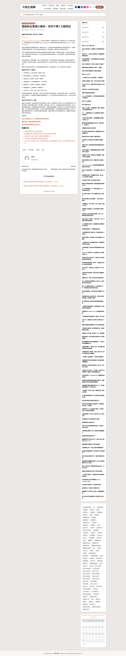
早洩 (94, 548)
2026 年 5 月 (85, 41)
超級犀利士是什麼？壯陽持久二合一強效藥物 (93, 333)
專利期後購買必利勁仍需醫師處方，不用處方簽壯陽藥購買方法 (93, 342)
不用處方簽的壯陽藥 (87, 507)
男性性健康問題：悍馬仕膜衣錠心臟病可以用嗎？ (93, 292)
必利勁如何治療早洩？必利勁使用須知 (91, 484)
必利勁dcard (85, 527)
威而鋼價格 (93, 517)
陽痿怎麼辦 (32, 23)
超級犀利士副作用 (93, 596)
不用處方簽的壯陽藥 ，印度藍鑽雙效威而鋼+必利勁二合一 (92, 118)
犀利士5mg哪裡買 (86, 101)
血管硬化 (38, 149)
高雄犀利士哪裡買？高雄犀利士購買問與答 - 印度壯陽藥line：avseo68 (46, 185)
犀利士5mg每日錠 (86, 578)
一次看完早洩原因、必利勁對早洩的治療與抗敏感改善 (93, 475)
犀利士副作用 (85, 581)
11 (86, 630)
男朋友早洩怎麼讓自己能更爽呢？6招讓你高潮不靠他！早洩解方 (93, 404)
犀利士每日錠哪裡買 (87, 588)
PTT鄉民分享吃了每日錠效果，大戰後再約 (92, 77)
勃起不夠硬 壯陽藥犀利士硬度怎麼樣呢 (91, 71)
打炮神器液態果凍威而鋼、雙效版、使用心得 (93, 316)
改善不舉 (24, 149)
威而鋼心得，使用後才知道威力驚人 (91, 488)
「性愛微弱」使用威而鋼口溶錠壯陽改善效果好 (36, 138)
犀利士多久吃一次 (94, 583)
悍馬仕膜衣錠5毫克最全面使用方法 (90, 400)
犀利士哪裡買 (85, 583)
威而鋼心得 (94, 522)
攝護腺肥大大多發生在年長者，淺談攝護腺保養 (93, 492)
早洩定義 (91, 550)
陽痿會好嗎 (98, 601)
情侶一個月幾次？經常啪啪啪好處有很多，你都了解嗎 (93, 467)
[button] (99, 7)
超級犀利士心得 (86, 599)
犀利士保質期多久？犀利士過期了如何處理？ (93, 64)
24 (83, 637)
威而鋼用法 (93, 525)
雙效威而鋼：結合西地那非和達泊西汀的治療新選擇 (93, 337)
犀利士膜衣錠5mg (86, 104)
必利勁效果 (93, 532)
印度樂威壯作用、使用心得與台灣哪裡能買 (92, 447)
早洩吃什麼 (85, 550)
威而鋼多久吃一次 (86, 522)
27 (93, 637)
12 (89, 630)
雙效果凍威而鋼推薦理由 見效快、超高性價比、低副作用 (92, 123)
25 (86, 637)
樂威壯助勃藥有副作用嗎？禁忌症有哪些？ (92, 471)
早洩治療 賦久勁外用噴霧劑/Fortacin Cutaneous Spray (91, 480)
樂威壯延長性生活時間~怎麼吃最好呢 (91, 136)
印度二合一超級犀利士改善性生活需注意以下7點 (93, 320)
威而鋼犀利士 (85, 525)
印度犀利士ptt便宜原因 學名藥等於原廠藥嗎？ (92, 140)
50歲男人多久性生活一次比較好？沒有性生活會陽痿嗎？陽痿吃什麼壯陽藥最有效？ (93, 371)
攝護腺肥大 (90, 540)
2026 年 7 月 (85, 32)
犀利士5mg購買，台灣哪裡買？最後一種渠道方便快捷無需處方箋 (93, 108)
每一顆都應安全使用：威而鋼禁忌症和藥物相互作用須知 (93, 224)
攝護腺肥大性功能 (86, 542)
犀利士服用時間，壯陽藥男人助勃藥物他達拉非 (93, 49)
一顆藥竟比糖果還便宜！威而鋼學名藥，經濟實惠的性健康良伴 (93, 307)
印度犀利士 (92, 509)
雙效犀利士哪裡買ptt (96, 606)
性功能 (84, 540)
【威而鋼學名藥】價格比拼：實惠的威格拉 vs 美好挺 (93, 233)
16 (102, 630)
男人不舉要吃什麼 (94, 591)
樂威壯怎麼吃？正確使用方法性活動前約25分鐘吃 (93, 238)
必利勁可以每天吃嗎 (87, 530)
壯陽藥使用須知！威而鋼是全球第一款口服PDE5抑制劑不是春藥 (40, 133)
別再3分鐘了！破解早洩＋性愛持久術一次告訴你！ (93, 268)
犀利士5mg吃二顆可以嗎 (88, 45)
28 (96, 637)
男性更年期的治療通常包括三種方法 (31, 124)
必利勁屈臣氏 (85, 532)
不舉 (94, 507)
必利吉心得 (99, 537)
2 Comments (41, 29)
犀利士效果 (92, 586)
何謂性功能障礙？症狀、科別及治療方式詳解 (93, 81)
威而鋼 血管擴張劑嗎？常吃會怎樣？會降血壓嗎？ (93, 451)
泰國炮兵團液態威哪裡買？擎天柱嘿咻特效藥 (93, 324)
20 (93, 634)
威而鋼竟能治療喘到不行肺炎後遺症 (91, 444)
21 (96, 634)
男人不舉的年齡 (86, 591)
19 (89, 634)
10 (83, 630)
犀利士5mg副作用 (86, 571)
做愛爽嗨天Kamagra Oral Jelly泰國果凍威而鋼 (93, 312)
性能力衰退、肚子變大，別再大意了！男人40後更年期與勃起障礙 (93, 219)
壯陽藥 (98, 509)
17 (83, 634)
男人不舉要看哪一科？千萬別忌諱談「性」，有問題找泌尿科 (93, 189)
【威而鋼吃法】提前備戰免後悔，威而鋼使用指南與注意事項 (93, 243)
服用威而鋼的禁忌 (92, 553)
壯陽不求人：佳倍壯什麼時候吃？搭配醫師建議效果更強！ (93, 54)
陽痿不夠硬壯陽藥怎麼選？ (88, 92)
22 (99, 634)
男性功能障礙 (25, 23)
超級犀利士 (85, 596)
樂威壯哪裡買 (85, 560)
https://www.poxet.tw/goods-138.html (31, 40)
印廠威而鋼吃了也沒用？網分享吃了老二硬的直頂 (93, 414)
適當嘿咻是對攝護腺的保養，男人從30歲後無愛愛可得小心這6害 (93, 461)
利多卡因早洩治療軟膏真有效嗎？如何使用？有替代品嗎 (93, 426)
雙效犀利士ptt (92, 604)
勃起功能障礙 (100, 507)
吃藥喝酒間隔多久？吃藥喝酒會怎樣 (91, 229)
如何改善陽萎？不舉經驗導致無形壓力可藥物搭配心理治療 (93, 150)
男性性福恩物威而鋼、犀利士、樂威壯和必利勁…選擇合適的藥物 (93, 263)
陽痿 (43, 149)
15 (99, 630)
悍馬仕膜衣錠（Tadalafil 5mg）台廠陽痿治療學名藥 (93, 376)
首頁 (24, 14)
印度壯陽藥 (29, 7)
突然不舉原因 (31, 149)
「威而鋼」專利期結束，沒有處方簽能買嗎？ (93, 356)
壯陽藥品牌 (92, 512)
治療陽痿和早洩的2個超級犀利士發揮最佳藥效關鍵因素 (93, 361)
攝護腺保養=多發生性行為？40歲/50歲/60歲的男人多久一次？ (93, 440)
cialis (32, 157)
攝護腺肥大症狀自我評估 (96, 545)
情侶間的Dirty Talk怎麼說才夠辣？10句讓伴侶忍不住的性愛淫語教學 (93, 409)
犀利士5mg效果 (95, 576)
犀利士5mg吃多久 (86, 573)
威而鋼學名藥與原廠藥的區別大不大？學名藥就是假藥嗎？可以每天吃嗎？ (93, 386)
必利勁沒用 (99, 532)
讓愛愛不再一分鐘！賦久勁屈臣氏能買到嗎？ (93, 277)
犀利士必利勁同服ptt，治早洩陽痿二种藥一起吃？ (93, 170)
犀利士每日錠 (99, 586)
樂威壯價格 (92, 558)
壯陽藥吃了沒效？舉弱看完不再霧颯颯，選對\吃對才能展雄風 (93, 155)
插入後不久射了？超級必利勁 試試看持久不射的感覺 (93, 85)
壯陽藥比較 (85, 514)
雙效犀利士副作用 (86, 606)
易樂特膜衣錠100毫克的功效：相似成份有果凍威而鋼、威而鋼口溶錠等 (93, 297)
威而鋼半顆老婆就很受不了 (88, 435)
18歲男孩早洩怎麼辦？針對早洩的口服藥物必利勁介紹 (93, 273)
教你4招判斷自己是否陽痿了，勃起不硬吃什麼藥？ (93, 199)
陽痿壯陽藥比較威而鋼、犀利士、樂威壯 (92, 67)
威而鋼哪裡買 (93, 520)
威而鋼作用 (97, 514)
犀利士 (101, 563)
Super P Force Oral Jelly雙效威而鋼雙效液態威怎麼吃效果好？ (93, 165)
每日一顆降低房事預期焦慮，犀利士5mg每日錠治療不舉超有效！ (93, 282)
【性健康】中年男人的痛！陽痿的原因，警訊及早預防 (93, 391)
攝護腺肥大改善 (86, 545)
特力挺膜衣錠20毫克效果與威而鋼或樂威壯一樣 (93, 302)
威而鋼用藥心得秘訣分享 (88, 422)
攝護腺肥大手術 (95, 542)
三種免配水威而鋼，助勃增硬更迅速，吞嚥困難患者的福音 (93, 329)
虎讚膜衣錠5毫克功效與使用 (89, 128)
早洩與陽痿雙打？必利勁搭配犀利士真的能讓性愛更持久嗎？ (93, 59)
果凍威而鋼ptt (85, 555)
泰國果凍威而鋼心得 (93, 563)
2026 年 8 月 (85, 27)
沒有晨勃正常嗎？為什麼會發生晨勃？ (91, 180)
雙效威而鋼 (85, 604)
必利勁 (98, 525)
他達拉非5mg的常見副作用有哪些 (90, 89)
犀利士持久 (85, 586)
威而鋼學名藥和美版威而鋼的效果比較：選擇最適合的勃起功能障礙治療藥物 (93, 381)
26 (89, 637)
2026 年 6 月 (85, 37)
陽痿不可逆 (98, 599)
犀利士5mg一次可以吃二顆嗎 (95, 565)
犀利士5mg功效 (95, 571)
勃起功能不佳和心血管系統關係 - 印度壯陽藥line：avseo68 (43, 181)
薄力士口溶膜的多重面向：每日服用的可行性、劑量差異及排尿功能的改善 (92, 287)
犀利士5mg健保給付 (87, 568)
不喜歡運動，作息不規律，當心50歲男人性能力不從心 (93, 204)
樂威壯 (101, 555)
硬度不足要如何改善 (87, 594)
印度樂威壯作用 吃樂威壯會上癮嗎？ (91, 419)
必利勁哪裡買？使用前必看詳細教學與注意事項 (93, 248)
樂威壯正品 (85, 563)
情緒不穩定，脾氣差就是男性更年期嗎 (31, 121)
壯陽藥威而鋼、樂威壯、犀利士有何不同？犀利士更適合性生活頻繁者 (93, 352)
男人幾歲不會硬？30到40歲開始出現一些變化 (93, 194)
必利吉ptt (85, 537)
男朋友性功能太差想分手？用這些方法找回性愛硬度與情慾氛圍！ (93, 258)
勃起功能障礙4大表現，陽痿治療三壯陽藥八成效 (93, 160)
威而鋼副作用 (85, 520)
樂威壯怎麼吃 (100, 560)
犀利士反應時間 (94, 581)
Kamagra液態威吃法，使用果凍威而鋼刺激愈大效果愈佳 (93, 96)
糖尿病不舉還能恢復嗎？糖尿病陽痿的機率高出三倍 (93, 184)
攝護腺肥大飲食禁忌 (87, 548)
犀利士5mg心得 (86, 74)
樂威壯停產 (85, 558)
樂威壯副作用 (99, 558)
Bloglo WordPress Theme (75, 653)
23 (102, 634)
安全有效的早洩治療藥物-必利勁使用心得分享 (93, 497)
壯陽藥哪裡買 (99, 512)
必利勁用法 (85, 535)
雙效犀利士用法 (86, 609)
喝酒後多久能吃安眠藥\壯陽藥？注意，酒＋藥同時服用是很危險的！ (93, 214)
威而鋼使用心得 (86, 517)
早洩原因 (99, 548)
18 (86, 634)
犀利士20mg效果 (95, 578)
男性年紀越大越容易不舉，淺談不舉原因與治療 (93, 456)
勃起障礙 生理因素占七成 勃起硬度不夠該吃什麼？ (93, 209)
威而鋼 (91, 514)
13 (92, 630)
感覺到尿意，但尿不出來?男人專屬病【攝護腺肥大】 (37, 136)
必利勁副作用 (99, 527)
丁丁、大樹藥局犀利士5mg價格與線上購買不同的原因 (93, 113)
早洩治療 (97, 550)
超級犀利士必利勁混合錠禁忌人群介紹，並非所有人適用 (93, 366)
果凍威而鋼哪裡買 (94, 555)
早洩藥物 (84, 553)
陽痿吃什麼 (91, 601)
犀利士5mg (85, 565)
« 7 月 (84, 643)
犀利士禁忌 (95, 588)
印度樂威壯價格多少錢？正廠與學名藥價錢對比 (93, 431)
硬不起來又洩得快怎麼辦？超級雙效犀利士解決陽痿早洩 (93, 132)
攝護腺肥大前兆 (98, 540)
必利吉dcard (99, 535)
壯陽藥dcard (85, 512)
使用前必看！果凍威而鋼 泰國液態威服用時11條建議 (93, 145)
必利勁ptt (92, 527)
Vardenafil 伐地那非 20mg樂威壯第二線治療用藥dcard (93, 253)
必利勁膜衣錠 (92, 535)
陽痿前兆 (84, 601)
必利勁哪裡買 (95, 530)
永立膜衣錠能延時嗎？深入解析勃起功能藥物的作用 (93, 396)
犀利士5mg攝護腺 (86, 576)
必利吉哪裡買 (91, 537)
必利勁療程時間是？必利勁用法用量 (33, 131)
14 (96, 630)
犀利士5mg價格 (96, 568)
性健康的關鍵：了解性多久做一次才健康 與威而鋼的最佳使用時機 (93, 347)
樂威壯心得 (93, 560)
